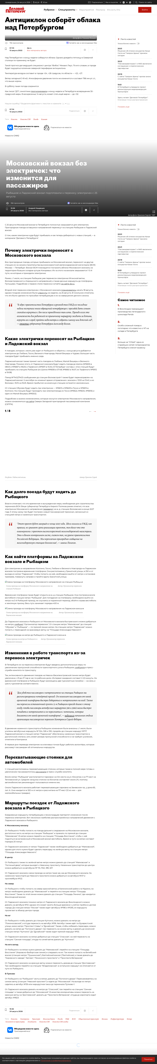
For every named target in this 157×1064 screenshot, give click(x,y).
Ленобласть (32, 1021)
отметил (24, 323)
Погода (35, 119)
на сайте (30, 401)
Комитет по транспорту (15, 1021)
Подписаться (97, 2)
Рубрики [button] (49, 9)
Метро (129, 1019)
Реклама (100, 10)
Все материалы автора (36, 50)
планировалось (68, 290)
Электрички (24, 1019)
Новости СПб (25, 119)
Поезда (60, 1019)
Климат (44, 119)
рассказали (41, 772)
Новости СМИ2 (12, 136)
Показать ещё (123, 107)
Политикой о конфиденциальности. (56, 1060)
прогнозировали (39, 91)
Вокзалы (105, 1019)
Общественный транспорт (88, 1019)
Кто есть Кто (113, 10)
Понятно (148, 1059)
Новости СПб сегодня (60, 1021)
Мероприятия (86, 10)
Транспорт (36, 1019)
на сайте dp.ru (67, 284)
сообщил (18, 624)
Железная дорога (49, 1019)
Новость (14, 119)
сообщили (80, 667)
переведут (48, 509)
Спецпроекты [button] (67, 9)
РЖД (67, 1019)
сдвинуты (42, 293)
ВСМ (74, 1019)
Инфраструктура (117, 1019)
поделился (69, 715)
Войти (145, 10)
